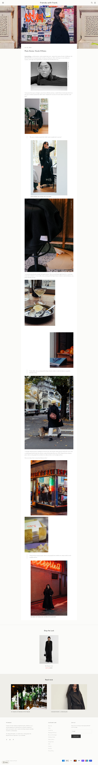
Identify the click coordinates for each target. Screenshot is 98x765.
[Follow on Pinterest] (13, 739)
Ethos (49, 728)
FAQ (49, 744)
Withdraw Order (51, 737)
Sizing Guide (51, 741)
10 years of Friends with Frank (20, 711)
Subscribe (76, 736)
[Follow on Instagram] (9, 739)
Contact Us (50, 730)
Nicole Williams (28, 56)
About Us (50, 725)
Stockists (50, 748)
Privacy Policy (51, 750)
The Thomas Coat (49, 666)
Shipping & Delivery (52, 732)
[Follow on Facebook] (6, 739)
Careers (50, 746)
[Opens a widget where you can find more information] (5, 762)
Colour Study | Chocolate (59, 711)
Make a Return (51, 739)
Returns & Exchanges (52, 735)
